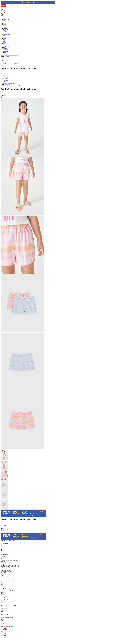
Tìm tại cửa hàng (4, 557)
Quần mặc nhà (6, 84)
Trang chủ (5, 80)
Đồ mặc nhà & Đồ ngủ (8, 83)
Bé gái (4, 82)
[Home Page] (3, 6)
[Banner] (28, 3)
